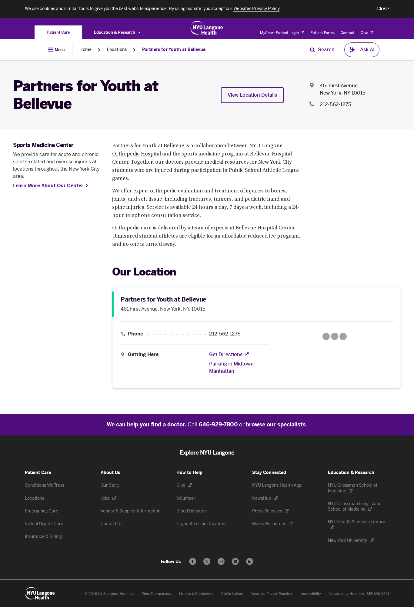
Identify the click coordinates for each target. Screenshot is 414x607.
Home (85, 49)
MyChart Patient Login (280, 33)
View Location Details (252, 95)
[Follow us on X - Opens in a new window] (206, 561)
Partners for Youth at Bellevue (173, 49)
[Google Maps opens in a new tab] (334, 336)
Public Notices (232, 594)
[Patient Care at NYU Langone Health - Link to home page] (207, 27)
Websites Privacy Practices (272, 594)
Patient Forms (322, 33)
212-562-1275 (335, 104)
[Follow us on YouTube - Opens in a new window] (235, 561)
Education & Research (115, 32)
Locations (117, 49)
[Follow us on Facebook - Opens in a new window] (192, 561)
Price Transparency (157, 594)
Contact (347, 33)
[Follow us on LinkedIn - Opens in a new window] (249, 561)
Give (365, 33)
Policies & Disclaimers (196, 594)
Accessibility (311, 594)
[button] (382, 8)
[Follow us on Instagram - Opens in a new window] (221, 561)
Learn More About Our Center (48, 185)
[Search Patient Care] (312, 50)
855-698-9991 (378, 594)
